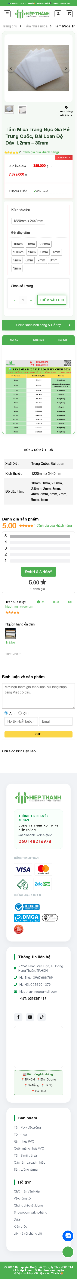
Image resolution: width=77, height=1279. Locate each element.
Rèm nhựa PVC (24, 1141)
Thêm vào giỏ (51, 300)
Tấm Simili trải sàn (26, 1155)
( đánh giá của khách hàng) (39, 152)
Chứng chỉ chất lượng (28, 1205)
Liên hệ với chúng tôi (28, 1233)
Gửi (38, 734)
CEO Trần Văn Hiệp (27, 1191)
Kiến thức (20, 1226)
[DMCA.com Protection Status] (27, 918)
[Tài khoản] (58, 13)
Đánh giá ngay (38, 572)
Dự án (18, 1219)
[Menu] (7, 13)
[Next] (66, 68)
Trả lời (10, 642)
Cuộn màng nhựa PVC (29, 1148)
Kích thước (20, 209)
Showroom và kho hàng (30, 1212)
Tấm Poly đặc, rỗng (27, 1127)
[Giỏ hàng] (69, 13)
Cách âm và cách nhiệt (29, 1162)
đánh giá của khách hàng (53, 525)
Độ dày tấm (20, 232)
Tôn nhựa (20, 1134)
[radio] (28, 221)
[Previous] (11, 68)
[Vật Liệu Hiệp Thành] (32, 14)
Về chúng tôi (22, 1198)
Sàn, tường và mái (26, 1169)
